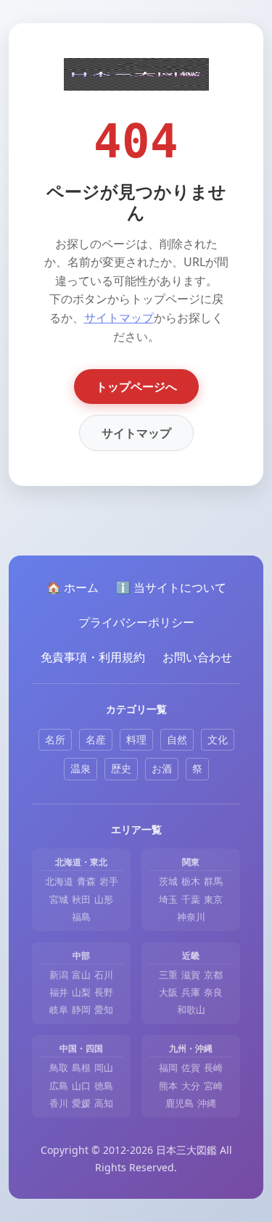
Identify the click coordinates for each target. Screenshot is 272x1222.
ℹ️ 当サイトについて (171, 587)
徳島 (103, 1085)
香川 (58, 1103)
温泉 (80, 768)
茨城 (168, 881)
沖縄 (206, 1103)
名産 (96, 739)
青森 (86, 881)
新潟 (58, 974)
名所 (55, 739)
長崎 (213, 1067)
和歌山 (191, 1009)
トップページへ (136, 387)
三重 (168, 974)
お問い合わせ (197, 657)
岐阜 (58, 1009)
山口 (81, 1085)
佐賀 (190, 1067)
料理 (136, 739)
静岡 (81, 1009)
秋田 (81, 899)
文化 (217, 739)
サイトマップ (119, 318)
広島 (58, 1085)
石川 (103, 974)
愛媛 (81, 1103)
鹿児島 (179, 1103)
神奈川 (191, 916)
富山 (81, 974)
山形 (103, 899)
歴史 (121, 768)
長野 (103, 992)
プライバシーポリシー (136, 622)
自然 (177, 739)
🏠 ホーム (72, 587)
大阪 (168, 992)
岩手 (108, 881)
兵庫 (190, 992)
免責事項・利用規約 (93, 657)
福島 (81, 916)
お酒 (162, 768)
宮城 (58, 899)
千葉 (190, 899)
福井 (58, 992)
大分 (190, 1085)
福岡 (168, 1067)
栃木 (190, 881)
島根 (81, 1067)
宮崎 (213, 1085)
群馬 (213, 881)
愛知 (103, 1009)
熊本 (168, 1085)
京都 (213, 974)
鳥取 (58, 1067)
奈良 (213, 992)
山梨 (81, 992)
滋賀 (190, 974)
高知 (103, 1103)
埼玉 (168, 899)
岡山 (103, 1067)
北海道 (59, 881)
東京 (213, 899)
